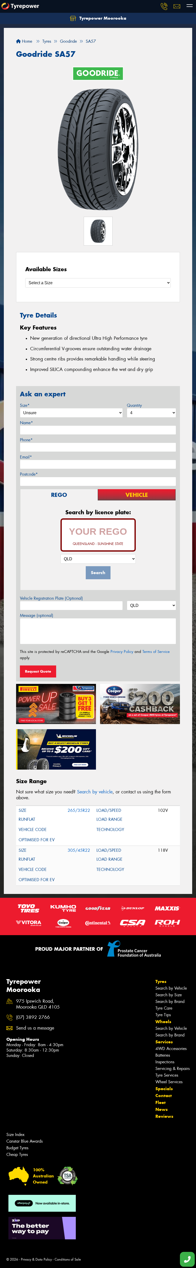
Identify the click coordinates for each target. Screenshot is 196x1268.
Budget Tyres (17, 1148)
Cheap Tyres (17, 1154)
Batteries (162, 1055)
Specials (164, 1088)
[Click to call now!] (164, 6)
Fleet (160, 1102)
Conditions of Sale (68, 1259)
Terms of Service (156, 651)
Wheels (163, 1021)
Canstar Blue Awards (24, 1141)
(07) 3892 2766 (33, 1017)
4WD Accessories (171, 1048)
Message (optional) (36, 615)
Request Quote (38, 671)
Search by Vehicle (171, 988)
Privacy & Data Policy (36, 1259)
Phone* (26, 440)
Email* (26, 457)
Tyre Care (163, 1008)
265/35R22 (79, 810)
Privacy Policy (122, 651)
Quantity (134, 405)
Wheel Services (168, 1082)
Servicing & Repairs (172, 1068)
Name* (26, 422)
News (161, 1109)
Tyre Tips (163, 1015)
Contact (163, 1095)
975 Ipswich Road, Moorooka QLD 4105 (38, 1004)
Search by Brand (170, 1001)
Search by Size (168, 995)
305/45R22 (79, 850)
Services (164, 1042)
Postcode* (29, 474)
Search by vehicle (95, 792)
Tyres (160, 981)
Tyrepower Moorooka (102, 18)
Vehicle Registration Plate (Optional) (51, 598)
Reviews (164, 1116)
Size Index (15, 1134)
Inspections (164, 1062)
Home (26, 41)
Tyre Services (166, 1075)
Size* (25, 405)
